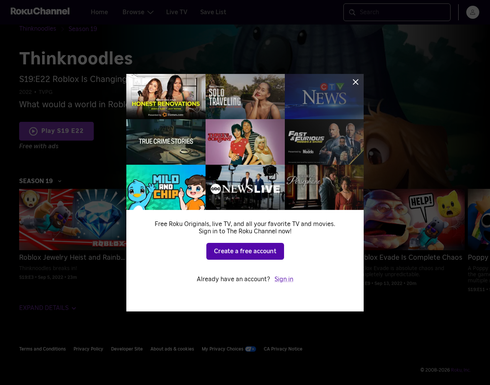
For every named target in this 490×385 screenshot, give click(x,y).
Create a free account (245, 251)
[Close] (356, 82)
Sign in (283, 279)
